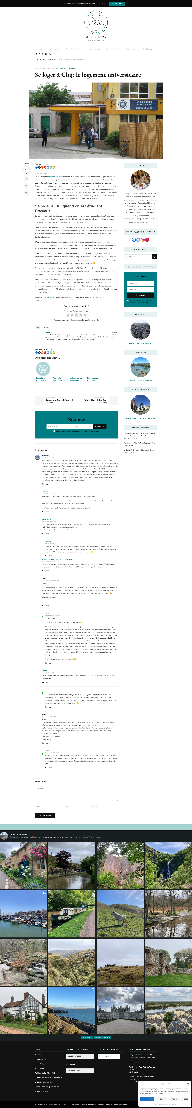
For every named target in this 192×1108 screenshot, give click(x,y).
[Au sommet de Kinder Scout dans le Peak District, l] (120, 962)
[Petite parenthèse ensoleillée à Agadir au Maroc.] (23, 913)
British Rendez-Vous (96, 37)
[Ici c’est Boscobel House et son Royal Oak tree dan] (23, 1010)
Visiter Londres (131, 49)
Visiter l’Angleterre (73, 49)
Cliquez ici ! (117, 4)
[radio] (68, 315)
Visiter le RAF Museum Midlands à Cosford (139, 450)
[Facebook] (36, 167)
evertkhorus (46, 519)
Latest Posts (45, 327)
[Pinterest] (45, 167)
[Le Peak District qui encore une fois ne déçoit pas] (23, 962)
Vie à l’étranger (147, 49)
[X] (39, 167)
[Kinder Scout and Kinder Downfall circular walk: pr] (71, 962)
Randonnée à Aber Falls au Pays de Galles (139, 443)
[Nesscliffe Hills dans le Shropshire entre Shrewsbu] (120, 865)
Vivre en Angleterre (93, 49)
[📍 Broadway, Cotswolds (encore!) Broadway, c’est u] (23, 865)
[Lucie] (40, 333)
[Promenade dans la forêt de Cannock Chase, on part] (71, 913)
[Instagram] (143, 240)
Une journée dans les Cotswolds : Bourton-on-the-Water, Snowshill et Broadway (139, 434)
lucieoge (45, 492)
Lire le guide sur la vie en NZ (140, 380)
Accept (147, 1099)
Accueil (41, 49)
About (37, 327)
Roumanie (72, 68)
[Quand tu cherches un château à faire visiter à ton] (120, 1010)
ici (49, 297)
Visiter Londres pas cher (44, 1082)
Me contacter (39, 1064)
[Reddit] (42, 167)
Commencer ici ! (54, 49)
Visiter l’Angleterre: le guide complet (48, 1078)
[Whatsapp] (51, 167)
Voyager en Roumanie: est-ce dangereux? (57, 559)
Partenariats (39, 1068)
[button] (188, 1084)
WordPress (124, 1104)
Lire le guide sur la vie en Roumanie (140, 418)
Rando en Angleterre (113, 49)
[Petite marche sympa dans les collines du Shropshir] (120, 913)
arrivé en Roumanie (56, 176)
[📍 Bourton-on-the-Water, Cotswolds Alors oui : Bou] (71, 865)
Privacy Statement (172, 1104)
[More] (54, 167)
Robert (44, 671)
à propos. (148, 222)
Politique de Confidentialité (159, 1104)
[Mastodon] (48, 167)
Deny (162, 1099)
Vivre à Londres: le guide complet (47, 1087)
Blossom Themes (104, 1104)
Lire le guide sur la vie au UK (140, 343)
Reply (46, 484)
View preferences (180, 1099)
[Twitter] (115, 334)
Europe (63, 68)
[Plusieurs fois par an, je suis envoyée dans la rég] (71, 1010)
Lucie (48, 332)
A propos (38, 1055)
